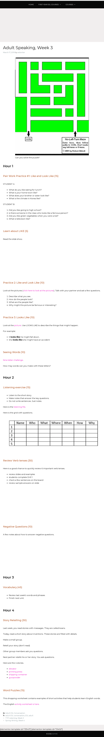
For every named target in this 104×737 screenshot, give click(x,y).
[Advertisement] (52, 23)
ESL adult (29, 716)
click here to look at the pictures (38, 290)
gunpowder (14, 677)
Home (31, 4)
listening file (19, 407)
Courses (69, 4)
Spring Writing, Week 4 (15, 720)
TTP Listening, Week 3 (14, 718)
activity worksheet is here (27, 704)
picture (17, 325)
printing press (15, 672)
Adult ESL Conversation (15, 713)
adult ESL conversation (15, 716)
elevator (12, 669)
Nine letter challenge (13, 360)
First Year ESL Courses (48, 4)
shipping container (18, 674)
